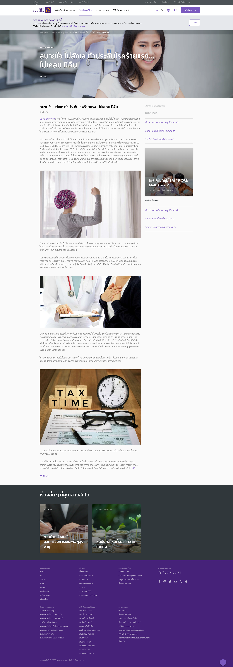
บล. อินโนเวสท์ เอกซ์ (86, 618)
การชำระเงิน (44, 591)
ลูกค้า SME (50, 2)
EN (162, 10)
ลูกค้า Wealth (84, 2)
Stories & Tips (85, 10)
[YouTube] (175, 581)
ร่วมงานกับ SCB (85, 591)
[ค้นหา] (175, 10)
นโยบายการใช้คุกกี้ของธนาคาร (73, 26)
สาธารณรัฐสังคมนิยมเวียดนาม (51, 630)
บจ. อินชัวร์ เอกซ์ (85, 622)
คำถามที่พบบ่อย (125, 583)
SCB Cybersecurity (121, 10)
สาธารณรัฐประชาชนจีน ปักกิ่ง (51, 614)
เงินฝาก (42, 579)
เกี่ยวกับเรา (165, 2)
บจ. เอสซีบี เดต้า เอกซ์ (87, 645)
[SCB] (42, 10)
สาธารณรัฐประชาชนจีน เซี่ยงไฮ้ (51, 618)
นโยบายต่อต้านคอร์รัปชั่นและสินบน (131, 630)
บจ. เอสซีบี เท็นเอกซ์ (86, 634)
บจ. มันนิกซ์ (83, 637)
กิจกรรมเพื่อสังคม (86, 583)
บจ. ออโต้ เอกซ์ (84, 649)
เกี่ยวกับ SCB (84, 571)
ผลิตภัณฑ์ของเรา (63, 10)
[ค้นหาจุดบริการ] (168, 10)
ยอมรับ (194, 22)
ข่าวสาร (82, 587)
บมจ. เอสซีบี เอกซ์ (85, 610)
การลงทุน (43, 587)
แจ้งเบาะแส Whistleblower (128, 634)
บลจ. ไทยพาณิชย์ (85, 614)
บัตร (41, 575)
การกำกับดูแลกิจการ (87, 575)
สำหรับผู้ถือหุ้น (150, 2)
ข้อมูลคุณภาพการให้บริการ (129, 579)
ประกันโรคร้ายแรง (47, 118)
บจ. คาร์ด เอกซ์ (85, 641)
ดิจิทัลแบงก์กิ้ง (45, 595)
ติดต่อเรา (122, 610)
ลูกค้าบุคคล (37, 2)
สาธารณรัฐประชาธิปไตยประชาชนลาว (54, 626)
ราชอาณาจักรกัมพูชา (48, 610)
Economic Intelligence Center (130, 575)
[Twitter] (181, 581)
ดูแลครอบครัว (67, 32)
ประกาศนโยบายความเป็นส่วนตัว (130, 622)
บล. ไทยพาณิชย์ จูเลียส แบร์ (89, 630)
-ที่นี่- (134, 468)
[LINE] (164, 581)
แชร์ (45, 76)
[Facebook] (159, 581)
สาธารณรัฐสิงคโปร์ (47, 634)
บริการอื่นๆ (44, 599)
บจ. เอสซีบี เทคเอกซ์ (86, 653)
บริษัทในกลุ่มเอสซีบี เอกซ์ (88, 595)
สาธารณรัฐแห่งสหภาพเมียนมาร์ (52, 637)
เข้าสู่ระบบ (189, 10)
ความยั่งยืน (83, 579)
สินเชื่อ (42, 571)
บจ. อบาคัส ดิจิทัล (86, 626)
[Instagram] (186, 581)
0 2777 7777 (170, 572)
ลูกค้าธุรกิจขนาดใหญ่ (66, 2)
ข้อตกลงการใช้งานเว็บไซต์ (128, 618)
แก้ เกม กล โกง (102, 10)
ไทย (156, 10)
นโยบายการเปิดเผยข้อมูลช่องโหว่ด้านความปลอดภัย (134, 639)
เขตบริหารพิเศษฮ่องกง (48, 622)
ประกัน (42, 583)
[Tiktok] (170, 581)
